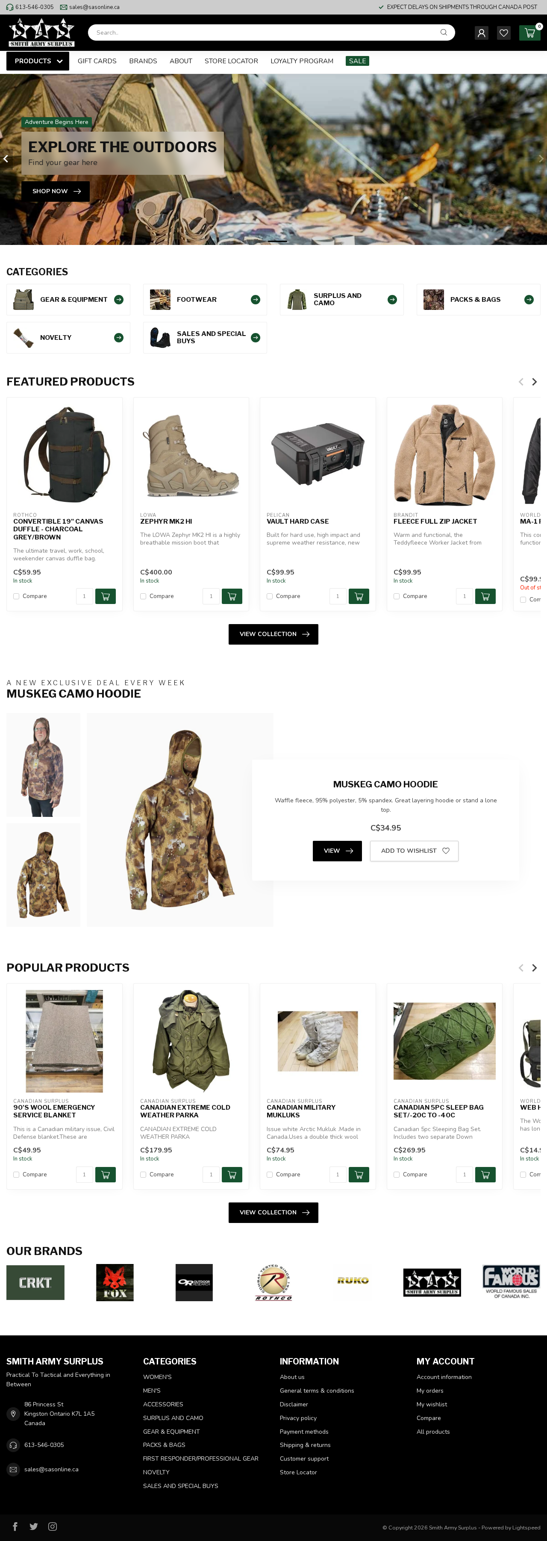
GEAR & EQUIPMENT (171, 1432)
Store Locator (231, 60)
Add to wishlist (409, 851)
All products (433, 1432)
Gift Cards (97, 60)
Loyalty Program (302, 60)
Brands (143, 60)
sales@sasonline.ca (94, 7)
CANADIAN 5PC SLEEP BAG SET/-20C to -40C (439, 1111)
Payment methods (304, 1432)
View (332, 851)
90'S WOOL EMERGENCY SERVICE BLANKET (54, 1111)
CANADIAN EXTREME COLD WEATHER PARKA (185, 1111)
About (181, 60)
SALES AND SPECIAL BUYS (180, 1486)
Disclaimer (294, 1404)
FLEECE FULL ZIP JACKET (435, 521)
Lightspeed (526, 1527)
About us (292, 1377)
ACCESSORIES (163, 1404)
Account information (444, 1377)
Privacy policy (298, 1418)
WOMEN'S (157, 1377)
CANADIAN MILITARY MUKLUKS (301, 1111)
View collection (268, 634)
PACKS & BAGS (164, 1445)
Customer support (304, 1459)
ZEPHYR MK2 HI (166, 521)
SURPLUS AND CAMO (173, 1418)
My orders (430, 1391)
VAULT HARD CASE (298, 521)
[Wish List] (504, 33)
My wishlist (432, 1404)
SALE (357, 60)
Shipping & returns (305, 1445)
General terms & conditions (317, 1391)
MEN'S (152, 1391)
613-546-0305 (34, 7)
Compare (35, 596)
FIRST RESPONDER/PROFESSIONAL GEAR (201, 1459)
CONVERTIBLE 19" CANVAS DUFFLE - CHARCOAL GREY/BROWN (58, 529)
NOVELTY (156, 1472)
